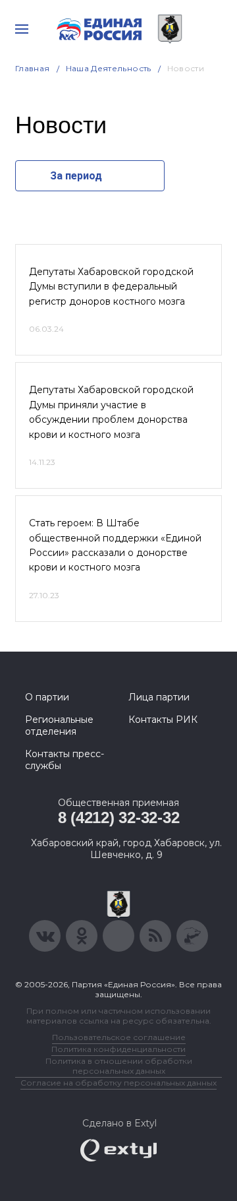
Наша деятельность (108, 68)
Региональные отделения (59, 725)
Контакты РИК (163, 719)
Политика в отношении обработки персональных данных (118, 1066)
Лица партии (159, 697)
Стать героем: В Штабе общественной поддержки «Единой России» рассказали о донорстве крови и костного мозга (115, 545)
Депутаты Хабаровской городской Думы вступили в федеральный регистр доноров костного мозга (111, 286)
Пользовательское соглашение (119, 1037)
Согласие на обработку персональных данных (118, 1083)
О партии (47, 697)
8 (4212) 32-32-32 (119, 817)
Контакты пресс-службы (64, 760)
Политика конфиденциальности (118, 1049)
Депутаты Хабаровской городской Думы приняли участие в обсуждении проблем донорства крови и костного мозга (111, 412)
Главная (32, 68)
